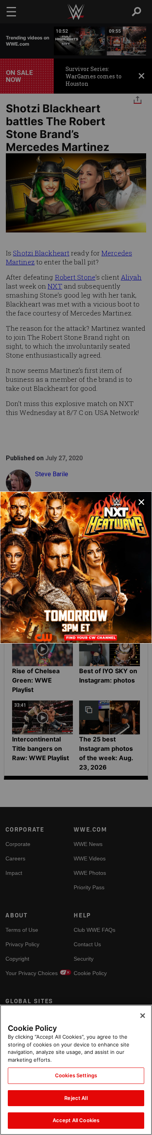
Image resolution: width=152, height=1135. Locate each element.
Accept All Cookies (76, 1120)
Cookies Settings (76, 1075)
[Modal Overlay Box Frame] (76, 567)
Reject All (75, 1098)
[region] (76, 1070)
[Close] (142, 1015)
